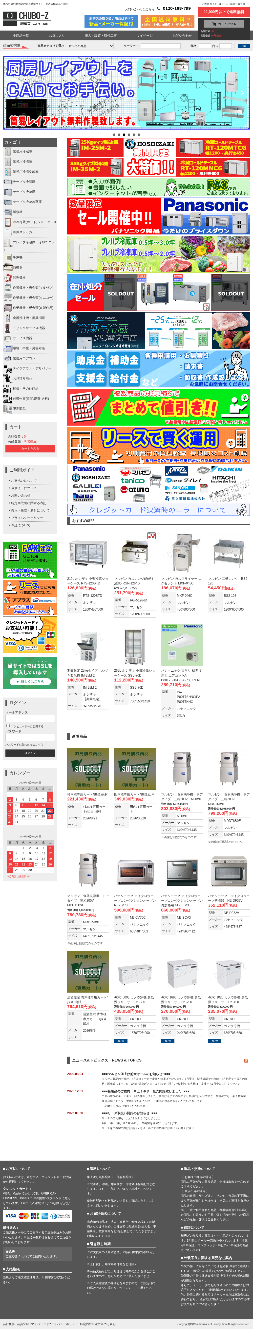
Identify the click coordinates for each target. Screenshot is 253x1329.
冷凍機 (17, 257)
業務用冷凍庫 (22, 162)
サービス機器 (22, 338)
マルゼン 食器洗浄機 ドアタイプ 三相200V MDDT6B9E (229, 799)
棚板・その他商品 (26, 388)
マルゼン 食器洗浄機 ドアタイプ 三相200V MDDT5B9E (88, 900)
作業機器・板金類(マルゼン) (33, 287)
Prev (8, 93)
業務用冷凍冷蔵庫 (26, 172)
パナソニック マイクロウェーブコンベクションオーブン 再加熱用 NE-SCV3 (182, 900)
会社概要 (9, 1324)
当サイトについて (24, 488)
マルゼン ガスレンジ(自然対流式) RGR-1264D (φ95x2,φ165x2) (134, 583)
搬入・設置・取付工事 (101, 35)
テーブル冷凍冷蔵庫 (27, 202)
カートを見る (30, 448)
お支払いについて (24, 480)
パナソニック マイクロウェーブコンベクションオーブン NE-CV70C (135, 900)
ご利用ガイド (209, 3)
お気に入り (57, 35)
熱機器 (17, 267)
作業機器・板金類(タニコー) (33, 297)
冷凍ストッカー (24, 232)
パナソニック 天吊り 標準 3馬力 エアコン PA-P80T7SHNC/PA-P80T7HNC (181, 675)
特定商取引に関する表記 (28, 503)
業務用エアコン (24, 358)
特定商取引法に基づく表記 (98, 1324)
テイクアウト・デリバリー (32, 368)
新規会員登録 (237, 3)
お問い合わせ (182, 35)
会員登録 (23, 1324)
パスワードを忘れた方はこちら (24, 744)
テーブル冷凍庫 (24, 192)
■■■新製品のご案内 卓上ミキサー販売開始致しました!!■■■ (146, 1091)
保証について (20, 525)
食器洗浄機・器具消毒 (29, 318)
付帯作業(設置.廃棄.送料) (31, 398)
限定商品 (19, 409)
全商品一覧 (21, 35)
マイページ (145, 35)
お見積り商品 (22, 378)
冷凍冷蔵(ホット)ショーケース (35, 222)
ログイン (224, 3)
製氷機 (17, 212)
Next (244, 93)
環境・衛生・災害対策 (29, 348)
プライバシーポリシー (27, 518)
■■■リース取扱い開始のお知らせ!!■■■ (129, 1113)
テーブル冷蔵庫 (24, 182)
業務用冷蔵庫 (22, 151)
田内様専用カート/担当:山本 (134, 794)
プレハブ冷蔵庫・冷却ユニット (29, 246)
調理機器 (19, 277)
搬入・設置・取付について (30, 510)
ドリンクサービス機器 (29, 328)
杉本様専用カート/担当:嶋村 (87, 794)
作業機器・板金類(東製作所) (33, 308)
